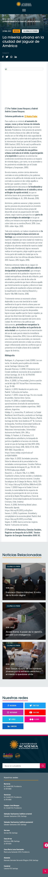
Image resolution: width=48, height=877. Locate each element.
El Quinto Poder (31, 116)
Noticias (10, 19)
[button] (46, 845)
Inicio (4, 19)
